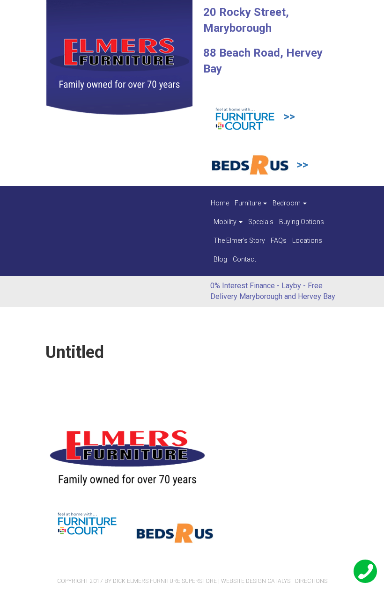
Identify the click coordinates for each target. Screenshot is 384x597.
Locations (307, 240)
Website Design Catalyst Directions (274, 581)
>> (289, 116)
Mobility (226, 222)
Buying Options (301, 222)
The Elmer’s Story (239, 240)
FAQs (279, 240)
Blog (220, 259)
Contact (244, 259)
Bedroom (287, 203)
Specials (260, 222)
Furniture (248, 203)
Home (220, 203)
